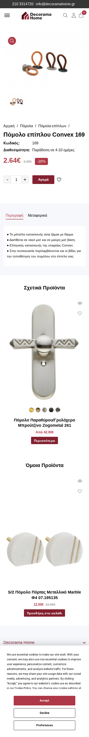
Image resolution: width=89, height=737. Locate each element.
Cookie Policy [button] (23, 688)
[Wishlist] (60, 179)
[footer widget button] (44, 642)
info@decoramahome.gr (55, 4)
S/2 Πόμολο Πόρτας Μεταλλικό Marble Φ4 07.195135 (44, 595)
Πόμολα (26, 126)
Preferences (44, 725)
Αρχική (9, 126)
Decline (44, 713)
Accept (44, 700)
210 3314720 (23, 4)
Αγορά (43, 179)
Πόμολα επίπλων (52, 126)
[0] (81, 15)
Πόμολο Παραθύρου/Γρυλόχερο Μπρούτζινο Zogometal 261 (44, 423)
